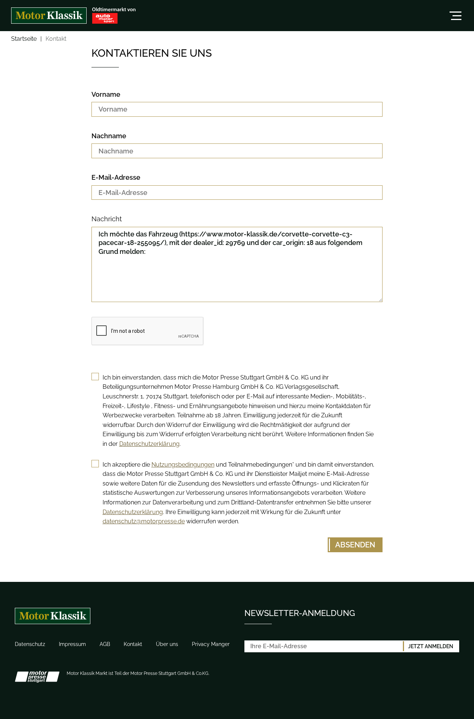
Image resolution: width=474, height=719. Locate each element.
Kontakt (133, 644)
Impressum (72, 644)
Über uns (167, 644)
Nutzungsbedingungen (182, 464)
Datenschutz (30, 644)
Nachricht (106, 219)
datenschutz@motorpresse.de (144, 521)
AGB (105, 644)
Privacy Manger (211, 644)
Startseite (24, 39)
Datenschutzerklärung (149, 443)
